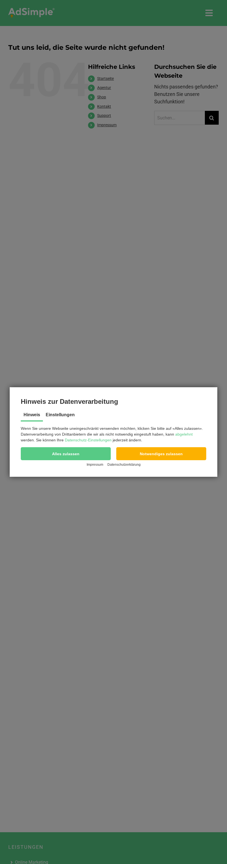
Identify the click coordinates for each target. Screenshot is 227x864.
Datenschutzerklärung (124, 465)
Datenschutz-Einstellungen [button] (88, 440)
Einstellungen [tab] (60, 414)
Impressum (95, 465)
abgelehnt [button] (184, 434)
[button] (66, 453)
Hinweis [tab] (32, 414)
